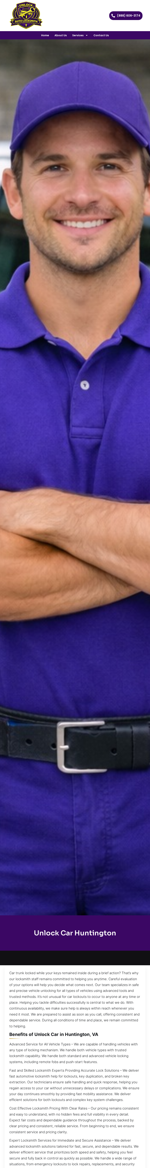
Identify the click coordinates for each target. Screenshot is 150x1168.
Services (78, 35)
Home (45, 35)
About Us (61, 35)
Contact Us (101, 35)
